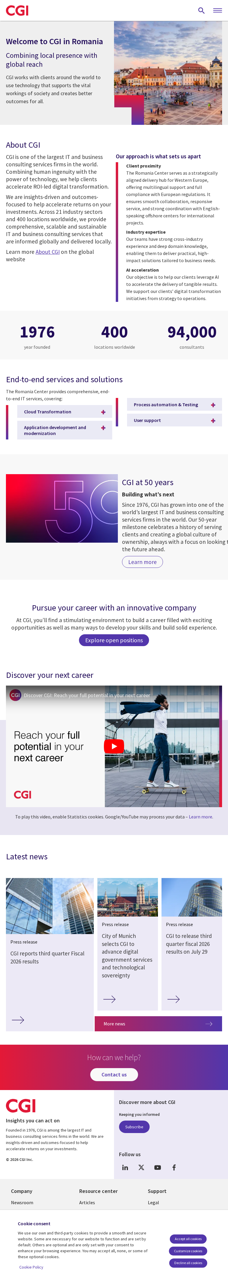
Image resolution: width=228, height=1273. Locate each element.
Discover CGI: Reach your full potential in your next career (87, 695)
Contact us (114, 1074)
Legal (153, 1202)
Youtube (158, 1167)
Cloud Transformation (47, 412)
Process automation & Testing (166, 404)
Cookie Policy (31, 1267)
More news (114, 1024)
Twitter (141, 1167)
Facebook (174, 1167)
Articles (87, 1202)
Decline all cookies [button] (188, 1263)
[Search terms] (201, 10)
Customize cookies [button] (188, 1251)
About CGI (48, 251)
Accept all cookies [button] (188, 1239)
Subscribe (134, 1126)
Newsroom (22, 1202)
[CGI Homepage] (17, 10)
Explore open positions (114, 640)
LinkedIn (125, 1167)
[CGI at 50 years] (62, 508)
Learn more (200, 817)
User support (147, 420)
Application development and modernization (55, 430)
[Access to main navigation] (217, 10)
